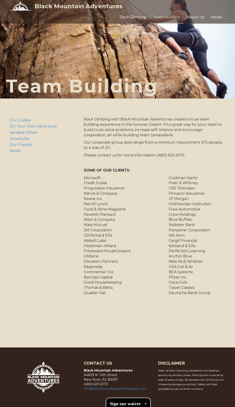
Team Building (166, 17)
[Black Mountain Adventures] (20, 6)
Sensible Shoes (23, 132)
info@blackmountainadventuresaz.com (115, 389)
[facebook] (24, 338)
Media (216, 17)
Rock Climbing (133, 17)
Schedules (19, 139)
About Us (195, 17)
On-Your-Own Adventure (33, 126)
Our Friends (21, 144)
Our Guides (20, 120)
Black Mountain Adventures (79, 6)
